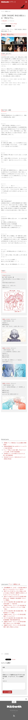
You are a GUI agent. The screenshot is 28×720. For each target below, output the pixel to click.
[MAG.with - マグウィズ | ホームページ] (11, 2)
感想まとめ (7, 11)
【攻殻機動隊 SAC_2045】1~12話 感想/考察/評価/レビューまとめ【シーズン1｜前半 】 (15, 588)
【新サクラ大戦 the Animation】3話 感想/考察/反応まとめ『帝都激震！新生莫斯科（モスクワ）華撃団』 (15, 598)
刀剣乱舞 (6, 654)
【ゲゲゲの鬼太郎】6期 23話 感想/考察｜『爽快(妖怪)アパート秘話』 (14, 611)
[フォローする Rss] (14, 716)
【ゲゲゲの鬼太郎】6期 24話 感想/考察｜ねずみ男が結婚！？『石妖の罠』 (14, 603)
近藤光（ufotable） (6, 319)
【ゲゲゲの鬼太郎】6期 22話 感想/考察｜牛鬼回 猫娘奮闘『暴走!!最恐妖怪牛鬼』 (14, 619)
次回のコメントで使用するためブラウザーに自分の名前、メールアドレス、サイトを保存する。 (14, 676)
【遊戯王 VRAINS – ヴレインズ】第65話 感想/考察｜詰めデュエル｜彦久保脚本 (14, 622)
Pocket (13, 26)
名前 (4, 667)
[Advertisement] (14, 97)
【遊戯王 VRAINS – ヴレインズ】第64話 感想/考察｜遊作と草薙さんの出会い (14, 626)
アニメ (2, 11)
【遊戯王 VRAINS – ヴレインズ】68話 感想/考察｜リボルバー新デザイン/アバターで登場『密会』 (14, 607)
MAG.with (4, 21)
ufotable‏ (4, 275)
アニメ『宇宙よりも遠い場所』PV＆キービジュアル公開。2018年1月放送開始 (14, 451)
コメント (5, 681)
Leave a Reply (13, 24)
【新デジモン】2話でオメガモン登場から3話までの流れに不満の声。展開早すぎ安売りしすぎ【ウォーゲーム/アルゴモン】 (15, 593)
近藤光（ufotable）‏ (6, 383)
